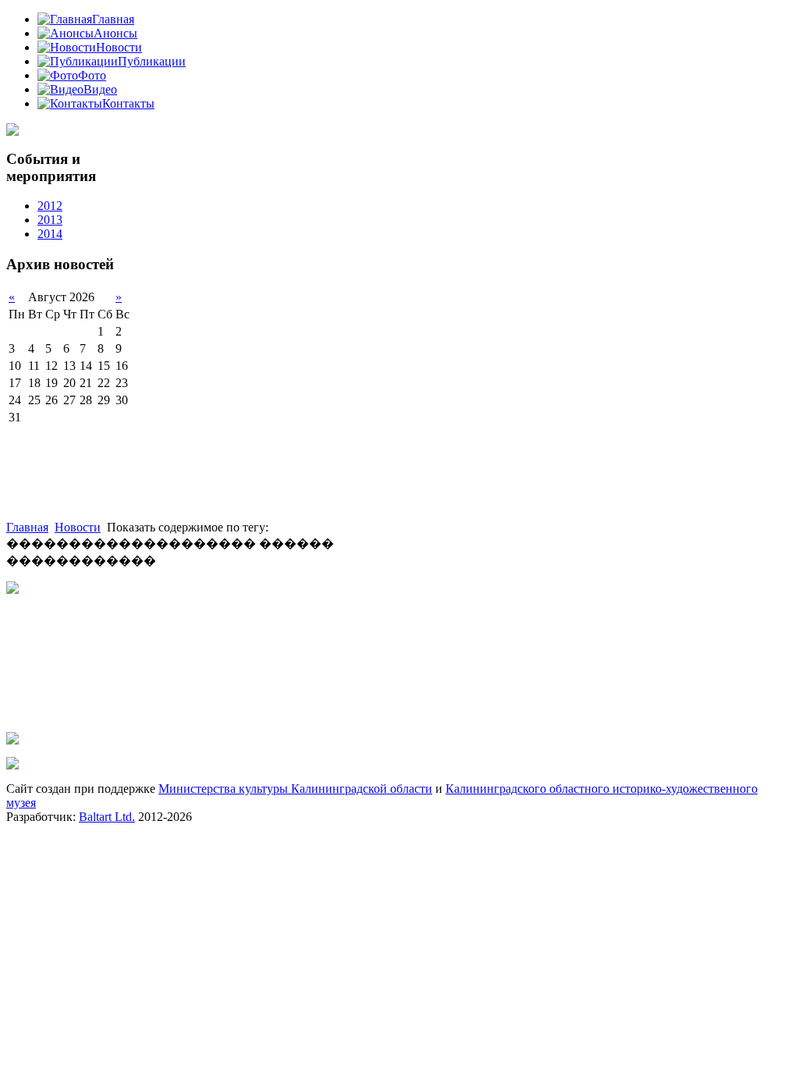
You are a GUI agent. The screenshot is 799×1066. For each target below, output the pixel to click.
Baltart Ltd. (107, 816)
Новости (78, 527)
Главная (27, 527)
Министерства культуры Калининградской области (295, 788)
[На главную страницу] (12, 131)
